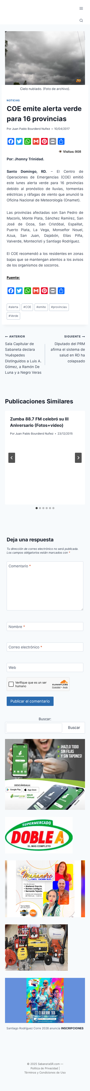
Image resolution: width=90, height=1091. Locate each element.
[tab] (37, 508)
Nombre (17, 627)
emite (41, 307)
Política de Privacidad (44, 1068)
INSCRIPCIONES (72, 1028)
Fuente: (13, 278)
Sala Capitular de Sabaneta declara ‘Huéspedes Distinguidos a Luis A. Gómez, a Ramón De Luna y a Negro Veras (23, 355)
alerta (13, 307)
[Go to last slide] (11, 458)
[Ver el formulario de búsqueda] (81, 20)
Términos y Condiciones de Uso (45, 1072)
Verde (13, 315)
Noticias (13, 100)
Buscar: (45, 719)
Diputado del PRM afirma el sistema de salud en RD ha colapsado (68, 349)
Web (12, 667)
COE (27, 307)
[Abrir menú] (81, 8)
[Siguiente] (78, 458)
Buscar (74, 727)
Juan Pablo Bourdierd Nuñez (31, 128)
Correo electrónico (25, 647)
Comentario (20, 566)
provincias (59, 307)
